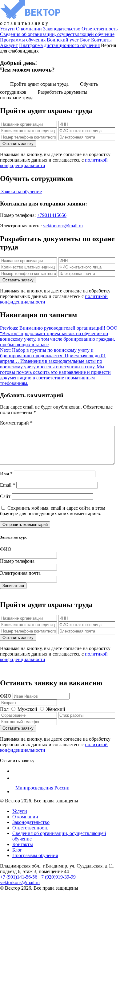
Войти (81, 994)
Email (7, 485)
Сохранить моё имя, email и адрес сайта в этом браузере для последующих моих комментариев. (52, 510)
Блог (85, 39)
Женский (55, 709)
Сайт (5, 496)
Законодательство (61, 28)
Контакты (101, 39)
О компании (29, 28)
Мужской (27, 709)
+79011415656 (51, 215)
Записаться (13, 585)
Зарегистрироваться (52, 994)
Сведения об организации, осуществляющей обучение (57, 34)
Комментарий (16, 422)
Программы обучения (23, 39)
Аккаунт (9, 45)
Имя (6, 473)
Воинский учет (63, 39)
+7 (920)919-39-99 (57, 877)
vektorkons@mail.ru (63, 225)
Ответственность (100, 28)
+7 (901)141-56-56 (18, 877)
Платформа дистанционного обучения (59, 45)
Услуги (7, 28)
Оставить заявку (17, 760)
